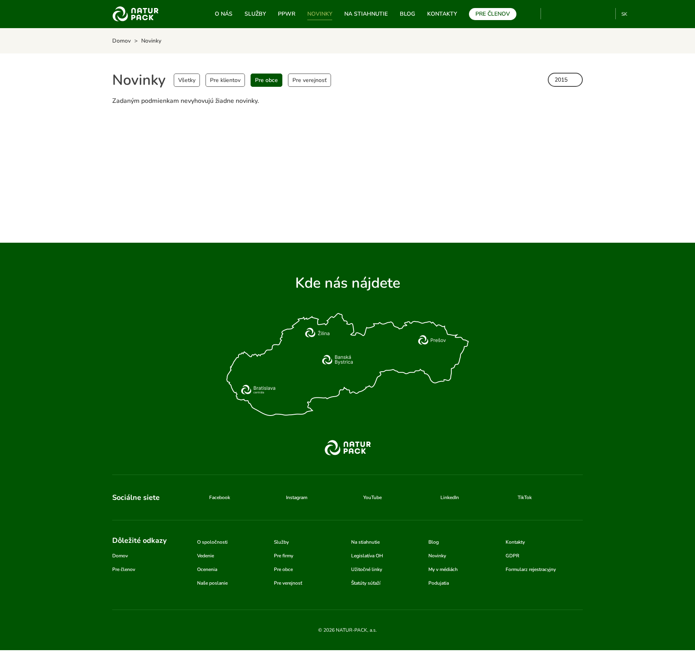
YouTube (551, 13)
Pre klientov (225, 80)
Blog (407, 14)
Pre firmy (283, 556)
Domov (120, 556)
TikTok (605, 13)
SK (624, 14)
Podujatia (438, 583)
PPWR (286, 14)
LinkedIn (449, 497)
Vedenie (205, 556)
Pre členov (492, 14)
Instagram (579, 13)
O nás (223, 14)
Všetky (186, 80)
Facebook (566, 13)
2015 (561, 80)
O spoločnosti (212, 542)
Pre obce (266, 80)
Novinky (319, 14)
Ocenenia (207, 569)
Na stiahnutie (366, 14)
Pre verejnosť (309, 80)
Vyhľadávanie (531, 14)
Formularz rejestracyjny (531, 569)
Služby (255, 14)
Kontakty (442, 14)
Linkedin (592, 13)
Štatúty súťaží (365, 583)
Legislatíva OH (367, 556)
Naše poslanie (212, 583)
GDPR (512, 556)
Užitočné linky (366, 569)
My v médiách (443, 569)
